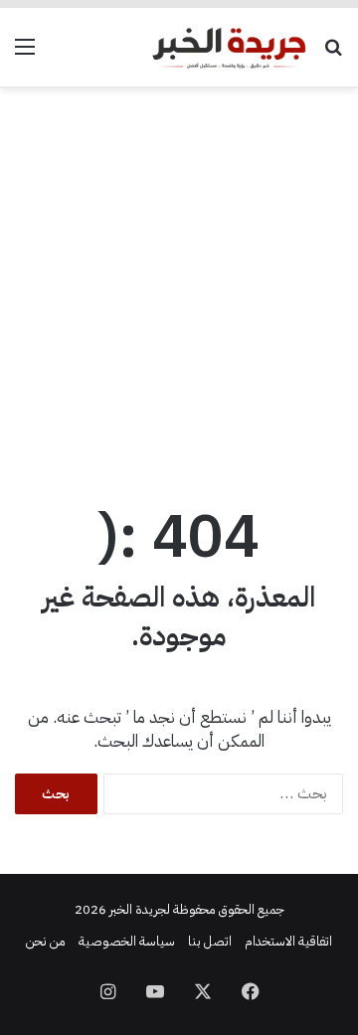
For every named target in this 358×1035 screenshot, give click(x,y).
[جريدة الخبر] (228, 47)
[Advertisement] (179, 286)
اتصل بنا (210, 941)
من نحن (46, 941)
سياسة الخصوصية (127, 941)
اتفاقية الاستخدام (288, 941)
